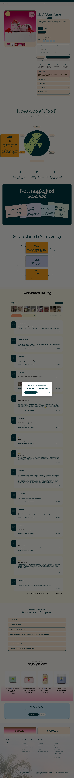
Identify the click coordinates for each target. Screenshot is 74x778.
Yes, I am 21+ (30, 392)
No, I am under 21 (43, 392)
